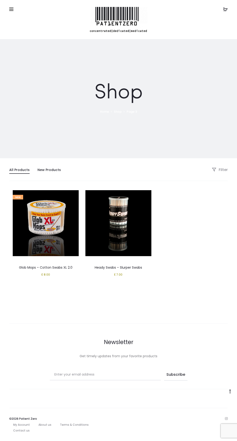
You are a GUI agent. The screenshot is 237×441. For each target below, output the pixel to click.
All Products (19, 170)
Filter (223, 169)
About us (44, 425)
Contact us (21, 430)
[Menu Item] (226, 418)
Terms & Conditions (74, 425)
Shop (118, 111)
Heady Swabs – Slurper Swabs (118, 267)
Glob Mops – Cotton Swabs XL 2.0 (45, 267)
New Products (49, 170)
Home (104, 111)
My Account (21, 425)
